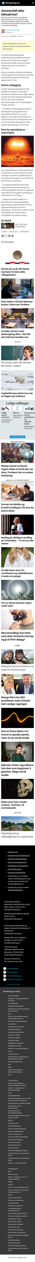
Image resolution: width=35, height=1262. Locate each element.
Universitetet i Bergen (15, 1221)
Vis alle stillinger (17, 437)
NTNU (10, 1093)
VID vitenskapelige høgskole (17, 1245)
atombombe (24, 231)
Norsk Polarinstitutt (14, 1142)
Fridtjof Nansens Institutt (16, 1027)
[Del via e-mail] (12, 235)
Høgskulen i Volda (13, 1040)
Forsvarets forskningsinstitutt (17, 1021)
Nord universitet (13, 1123)
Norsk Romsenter (13, 1148)
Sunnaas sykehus (13, 1203)
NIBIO (10, 1067)
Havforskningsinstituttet (16, 1032)
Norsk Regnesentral (14, 1145)
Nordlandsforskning (14, 1126)
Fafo (9, 1013)
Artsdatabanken (13, 1003)
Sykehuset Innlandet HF (15, 1206)
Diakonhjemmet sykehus (16, 1006)
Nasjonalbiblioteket (14, 1095)
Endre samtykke (14, 984)
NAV (9, 1064)
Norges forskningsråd (15, 1134)
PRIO (9, 1171)
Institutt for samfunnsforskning (18, 1048)
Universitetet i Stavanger (16, 1230)
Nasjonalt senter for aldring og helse (19, 1103)
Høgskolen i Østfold (14, 1037)
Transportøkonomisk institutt (17, 1213)
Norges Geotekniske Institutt (17, 1129)
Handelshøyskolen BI (14, 1029)
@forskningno (13, 969)
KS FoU (10, 1051)
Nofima (10, 1120)
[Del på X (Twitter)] (5, 235)
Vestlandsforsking (14, 1240)
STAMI (10, 1195)
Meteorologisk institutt (15, 1061)
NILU (9, 1075)
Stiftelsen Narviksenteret (16, 1200)
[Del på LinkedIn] (9, 235)
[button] (2, 408)
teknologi (13, 231)
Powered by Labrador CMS (17, 1257)
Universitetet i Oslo (14, 1227)
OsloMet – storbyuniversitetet (17, 1163)
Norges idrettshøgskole (15, 1139)
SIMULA (10, 1182)
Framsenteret (12, 1024)
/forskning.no (12, 972)
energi (4, 231)
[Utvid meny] (33, 3)
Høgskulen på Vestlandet (15, 1043)
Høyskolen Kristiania (14, 1046)
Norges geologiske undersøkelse (18, 1137)
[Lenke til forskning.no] (15, 2)
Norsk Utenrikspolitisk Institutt (18, 1150)
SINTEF (10, 1184)
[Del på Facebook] (2, 235)
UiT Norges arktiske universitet (18, 1216)
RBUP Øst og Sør (13, 1174)
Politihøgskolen (13, 1169)
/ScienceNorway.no (14, 980)
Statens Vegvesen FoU (15, 1197)
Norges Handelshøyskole (16, 1131)
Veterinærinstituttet (14, 1243)
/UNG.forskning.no (14, 976)
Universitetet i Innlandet (15, 1224)
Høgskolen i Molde (14, 1035)
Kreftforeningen (13, 1054)
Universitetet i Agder (14, 1219)
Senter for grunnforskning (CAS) (18, 1187)
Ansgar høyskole (13, 996)
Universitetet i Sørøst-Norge (16, 1232)
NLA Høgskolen (13, 1080)
